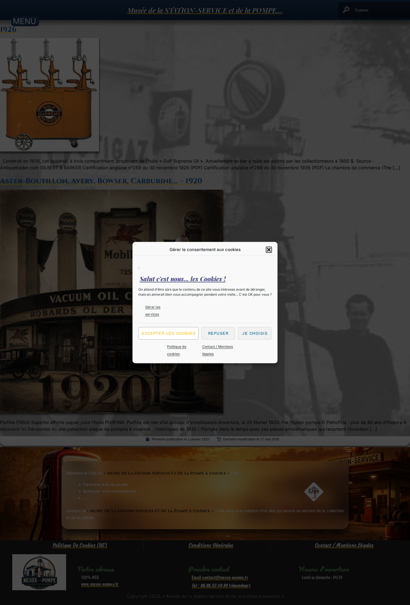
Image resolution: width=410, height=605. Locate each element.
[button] (269, 249)
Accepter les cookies (168, 333)
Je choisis (254, 333)
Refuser (218, 333)
